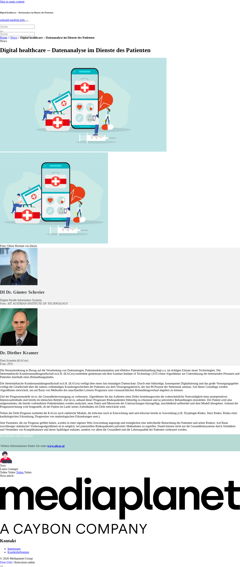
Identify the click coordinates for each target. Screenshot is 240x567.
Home (3, 37)
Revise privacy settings (24, 562)
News (13, 37)
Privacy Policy (6, 562)
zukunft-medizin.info (13, 20)
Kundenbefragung (18, 552)
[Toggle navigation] (27, 21)
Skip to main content (12, 1)
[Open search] (1, 31)
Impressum (14, 548)
